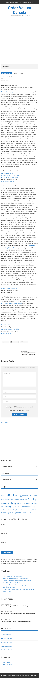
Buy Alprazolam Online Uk (9, 288)
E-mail (3, 524)
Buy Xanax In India (7, 173)
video (23, 512)
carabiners (31, 496)
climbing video (14, 503)
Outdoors (10, 509)
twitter (18, 513)
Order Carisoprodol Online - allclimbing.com (16, 606)
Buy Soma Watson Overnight (10, 329)
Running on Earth (6, 642)
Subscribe (30, 2)
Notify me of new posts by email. (20, 410)
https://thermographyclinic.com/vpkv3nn (13, 92)
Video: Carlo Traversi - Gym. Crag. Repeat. (15, 585)
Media (20, 507)
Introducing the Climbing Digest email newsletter (18, 613)
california (25, 496)
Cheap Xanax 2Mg (6, 333)
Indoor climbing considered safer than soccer (17, 580)
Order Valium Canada (19, 10)
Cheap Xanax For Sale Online (10, 177)
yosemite (28, 513)
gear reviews (32, 503)
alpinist (26, 492)
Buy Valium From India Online (12, 583)
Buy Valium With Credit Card (10, 175)
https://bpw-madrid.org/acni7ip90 (11, 303)
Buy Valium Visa (6, 325)
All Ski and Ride (6, 635)
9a (1, 492)
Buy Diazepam (23, 2)
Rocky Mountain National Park (20, 509)
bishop (31, 492)
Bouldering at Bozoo (9, 587)
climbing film (23, 499)
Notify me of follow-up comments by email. (20, 407)
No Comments (5, 80)
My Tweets (4, 422)
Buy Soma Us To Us (7, 650)
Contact (12, 2)
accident (15, 492)
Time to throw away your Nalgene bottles (15, 578)
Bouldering (15, 495)
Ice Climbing (6, 507)
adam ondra (20, 492)
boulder (4, 495)
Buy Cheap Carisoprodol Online (12, 576)
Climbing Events (12, 499)
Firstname (4, 533)
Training (12, 512)
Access (11, 492)
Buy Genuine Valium (7, 181)
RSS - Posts (6, 662)
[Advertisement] (19, 41)
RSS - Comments (8, 664)
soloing (30, 510)
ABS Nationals (6, 492)
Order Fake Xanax (6, 646)
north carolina (4, 509)
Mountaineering (28, 507)
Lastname (4, 543)
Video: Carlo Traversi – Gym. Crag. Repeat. (16, 621)
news (36, 507)
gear (25, 503)
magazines (14, 507)
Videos (17, 2)
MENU (6, 66)
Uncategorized (6, 73)
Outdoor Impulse (6, 638)
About (7, 2)
